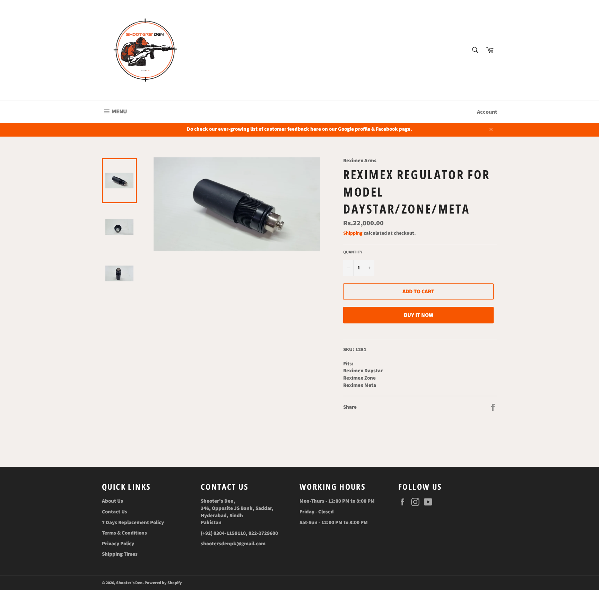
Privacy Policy (118, 543)
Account (487, 112)
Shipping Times (120, 554)
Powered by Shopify (163, 583)
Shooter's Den (129, 583)
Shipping (353, 233)
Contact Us (114, 511)
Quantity (353, 252)
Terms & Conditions (124, 533)
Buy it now (418, 315)
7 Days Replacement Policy (133, 522)
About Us (112, 501)
